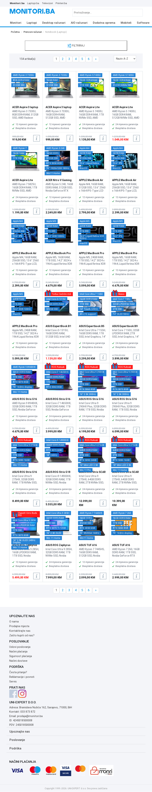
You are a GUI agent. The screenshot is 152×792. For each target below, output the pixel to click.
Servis (13, 681)
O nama (14, 621)
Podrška (15, 748)
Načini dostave (18, 660)
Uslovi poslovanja (19, 647)
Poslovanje (17, 740)
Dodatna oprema (104, 22)
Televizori (47, 3)
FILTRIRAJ (78, 45)
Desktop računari (53, 22)
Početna (15, 32)
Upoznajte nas (19, 731)
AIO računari (79, 22)
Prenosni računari (33, 32)
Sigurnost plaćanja (20, 656)
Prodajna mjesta (19, 626)
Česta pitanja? (18, 672)
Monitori (15, 22)
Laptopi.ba (33, 3)
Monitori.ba (17, 3)
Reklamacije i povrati (21, 677)
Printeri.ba (61, 3)
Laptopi (32, 22)
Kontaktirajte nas (19, 630)
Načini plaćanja (18, 651)
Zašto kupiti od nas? (21, 635)
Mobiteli (126, 22)
